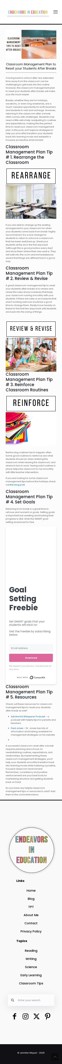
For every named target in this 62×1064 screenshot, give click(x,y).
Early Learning (31, 975)
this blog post (17, 484)
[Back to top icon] (55, 1057)
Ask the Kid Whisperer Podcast (28, 716)
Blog (31, 898)
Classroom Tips (31, 983)
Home (31, 890)
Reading (31, 950)
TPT (31, 907)
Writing (31, 959)
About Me (31, 915)
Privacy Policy (31, 931)
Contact (31, 923)
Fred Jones (17, 728)
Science (31, 967)
